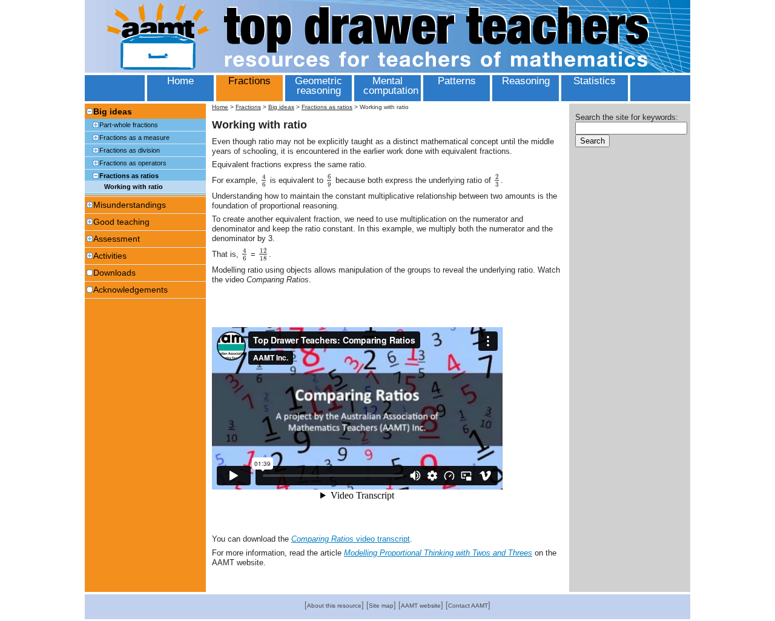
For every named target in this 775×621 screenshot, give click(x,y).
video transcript (350, 538)
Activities (110, 256)
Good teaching (121, 222)
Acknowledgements (130, 289)
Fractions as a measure (134, 137)
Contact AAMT (468, 605)
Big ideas (112, 111)
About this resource (334, 605)
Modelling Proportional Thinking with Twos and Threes (438, 552)
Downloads (114, 272)
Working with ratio (133, 186)
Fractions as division (129, 150)
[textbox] (264, 180)
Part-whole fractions (128, 124)
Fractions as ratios (129, 175)
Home (220, 107)
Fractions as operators (133, 163)
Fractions (248, 107)
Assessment (116, 239)
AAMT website (421, 605)
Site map (381, 605)
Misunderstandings (129, 205)
